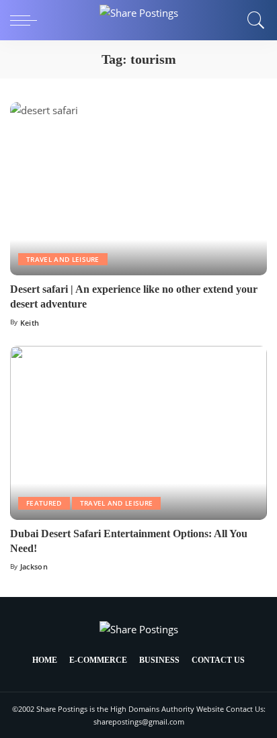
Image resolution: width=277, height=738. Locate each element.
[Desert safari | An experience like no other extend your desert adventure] (138, 188)
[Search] (253, 20)
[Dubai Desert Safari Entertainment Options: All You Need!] (138, 432)
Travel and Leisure (63, 259)
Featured (44, 503)
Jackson (34, 566)
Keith (30, 322)
